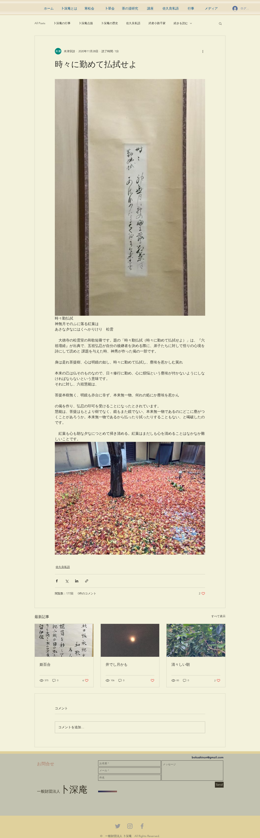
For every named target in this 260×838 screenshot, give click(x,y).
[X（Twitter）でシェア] (67, 581)
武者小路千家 (157, 23)
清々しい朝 (180, 664)
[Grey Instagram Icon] (129, 826)
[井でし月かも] (130, 640)
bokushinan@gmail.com (207, 757)
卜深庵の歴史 (109, 23)
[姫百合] (64, 640)
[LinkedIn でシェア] (77, 581)
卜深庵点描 (86, 23)
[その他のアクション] (202, 51)
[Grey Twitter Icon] (117, 826)
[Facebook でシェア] (57, 581)
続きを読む (181, 23)
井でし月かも (117, 664)
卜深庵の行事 (61, 23)
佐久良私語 (133, 23)
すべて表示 (218, 616)
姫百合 (45, 664)
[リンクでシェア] (87, 581)
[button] (220, 23)
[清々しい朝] (196, 640)
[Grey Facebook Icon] (142, 826)
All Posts (40, 23)
